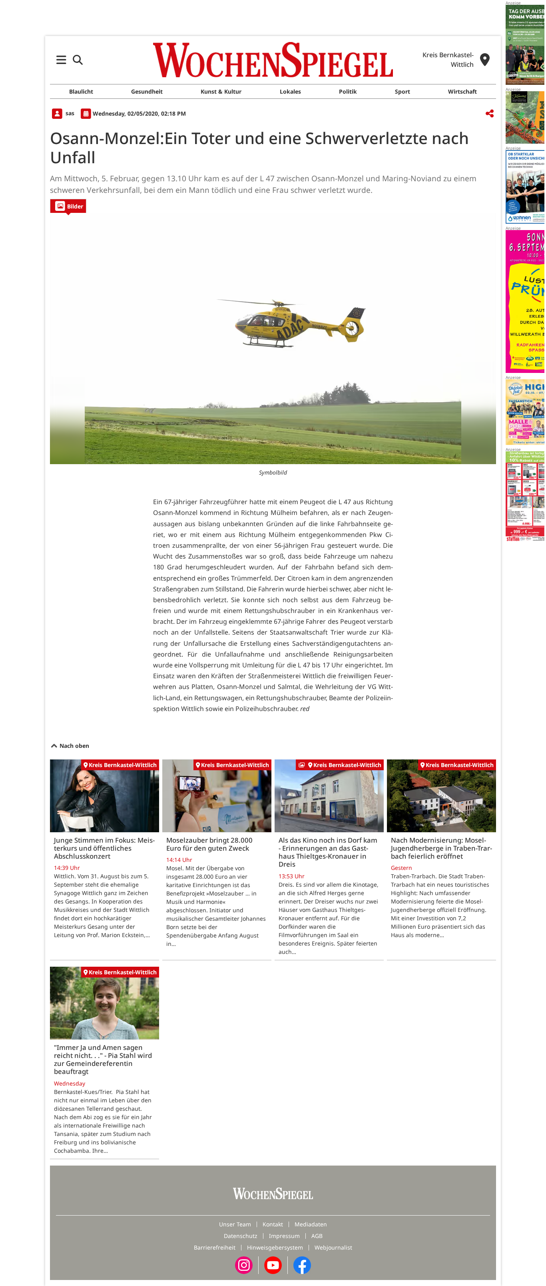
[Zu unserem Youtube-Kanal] (273, 1264)
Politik (348, 91)
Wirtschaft (462, 91)
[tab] (68, 206)
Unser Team (235, 1224)
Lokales (290, 91)
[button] (61, 60)
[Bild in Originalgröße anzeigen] (273, 338)
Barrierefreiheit (214, 1247)
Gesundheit (147, 91)
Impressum (284, 1236)
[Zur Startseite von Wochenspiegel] (273, 59)
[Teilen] (489, 113)
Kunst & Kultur (221, 91)
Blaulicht (81, 91)
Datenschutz (240, 1236)
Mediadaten (311, 1224)
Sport (402, 91)
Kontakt (273, 1224)
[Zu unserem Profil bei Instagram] (244, 1264)
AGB (317, 1236)
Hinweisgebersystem (275, 1247)
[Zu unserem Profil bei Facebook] (302, 1264)
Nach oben (73, 745)
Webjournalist (333, 1247)
